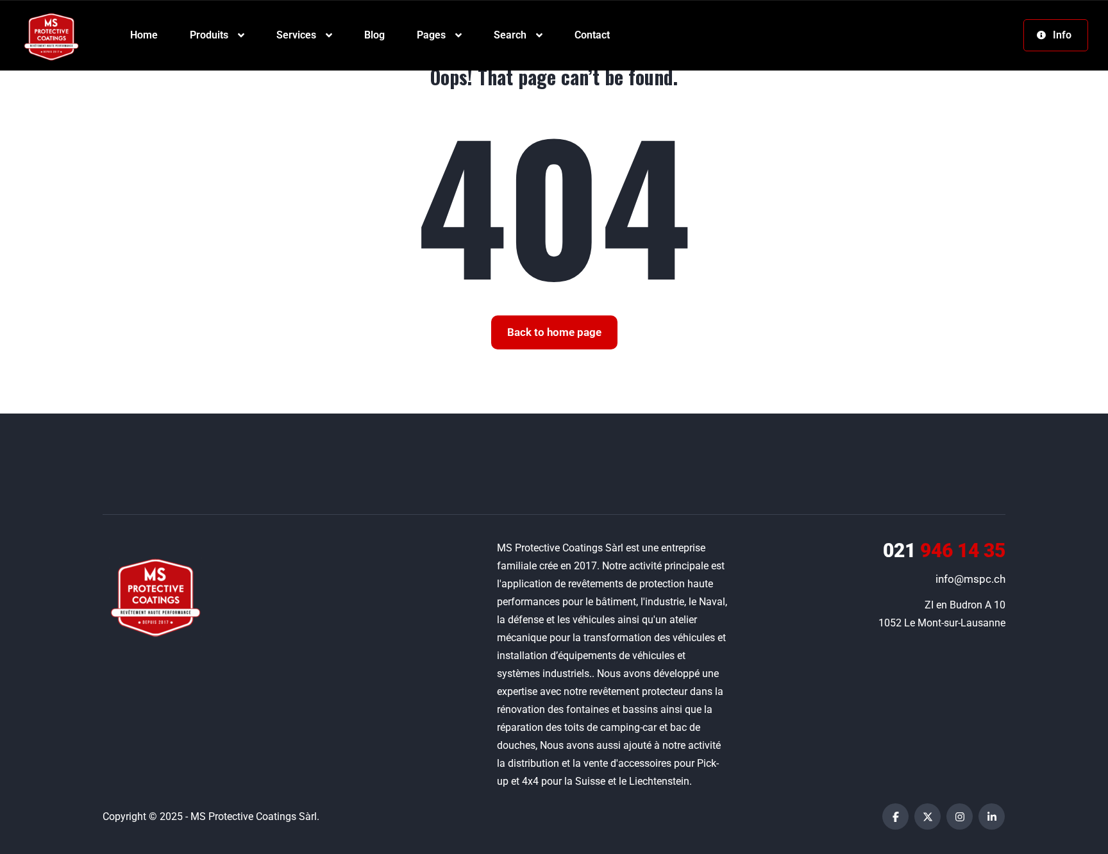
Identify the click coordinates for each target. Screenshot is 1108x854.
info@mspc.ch (970, 579)
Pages (431, 35)
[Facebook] (895, 816)
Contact (592, 35)
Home (144, 35)
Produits (209, 35)
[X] (927, 816)
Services (296, 35)
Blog (374, 35)
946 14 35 (944, 550)
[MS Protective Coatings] (51, 35)
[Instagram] (959, 816)
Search (510, 35)
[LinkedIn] (991, 816)
